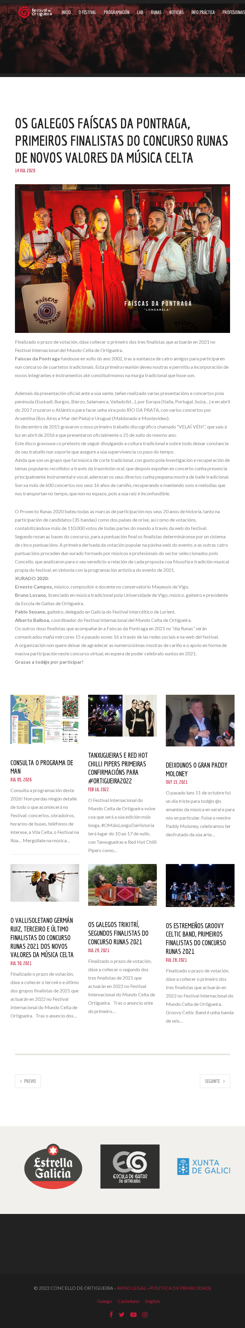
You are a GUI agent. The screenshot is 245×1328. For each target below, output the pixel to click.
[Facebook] (111, 1314)
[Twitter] (122, 1314)
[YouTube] (133, 1314)
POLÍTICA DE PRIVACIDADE (181, 1288)
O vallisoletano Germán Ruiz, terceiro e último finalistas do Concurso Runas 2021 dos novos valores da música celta (42, 937)
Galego (104, 1301)
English (152, 1301)
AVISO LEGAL (131, 1288)
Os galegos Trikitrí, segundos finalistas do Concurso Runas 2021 (118, 933)
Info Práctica (203, 12)
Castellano (129, 1301)
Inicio (66, 12)
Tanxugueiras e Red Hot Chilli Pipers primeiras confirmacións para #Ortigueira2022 (118, 768)
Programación (116, 12)
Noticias (176, 12)
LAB (140, 12)
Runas (156, 12)
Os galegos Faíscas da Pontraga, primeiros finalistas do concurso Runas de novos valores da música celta (121, 140)
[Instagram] (145, 1314)
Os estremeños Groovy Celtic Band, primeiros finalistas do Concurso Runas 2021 (196, 938)
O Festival (87, 12)
